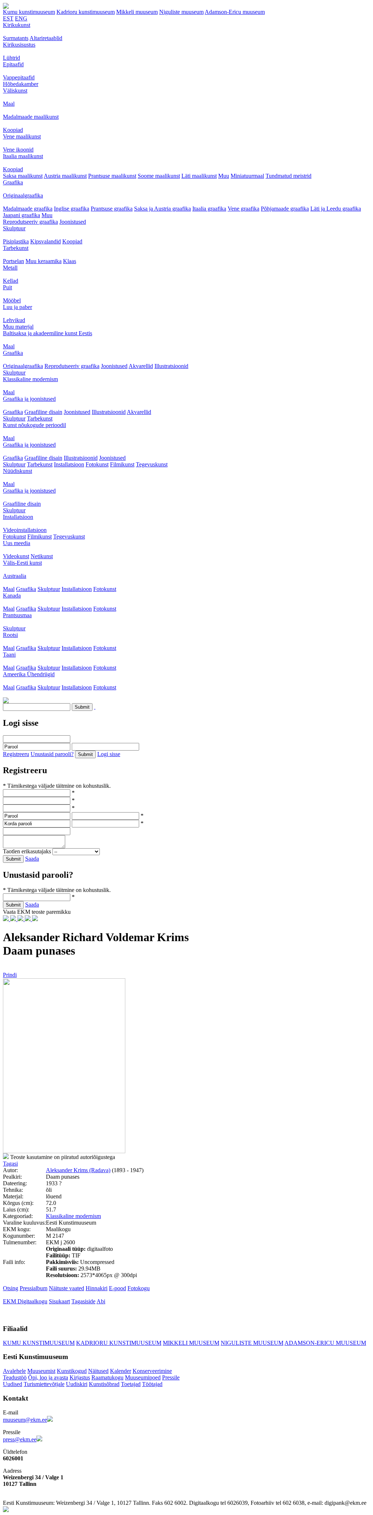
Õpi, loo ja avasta (48, 1377)
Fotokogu (138, 1288)
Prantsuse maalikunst (112, 176)
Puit (7, 287)
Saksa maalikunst (23, 176)
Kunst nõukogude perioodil (34, 425)
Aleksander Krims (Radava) (78, 1170)
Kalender (120, 1371)
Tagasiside (83, 1301)
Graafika (13, 182)
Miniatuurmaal (247, 176)
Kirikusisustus (19, 45)
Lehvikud (14, 320)
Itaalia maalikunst (23, 156)
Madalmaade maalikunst (31, 117)
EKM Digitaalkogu (25, 1301)
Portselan (13, 261)
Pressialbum (33, 1288)
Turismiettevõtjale (44, 1384)
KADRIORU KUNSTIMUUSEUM (118, 1343)
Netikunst (42, 556)
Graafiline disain (43, 412)
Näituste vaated (66, 1288)
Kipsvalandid (45, 241)
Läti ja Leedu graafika (335, 208)
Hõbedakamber (20, 84)
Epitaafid (13, 64)
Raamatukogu (107, 1377)
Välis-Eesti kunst (22, 563)
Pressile (171, 1377)
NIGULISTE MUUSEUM (252, 1343)
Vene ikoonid (18, 149)
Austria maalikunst (65, 176)
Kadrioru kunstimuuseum (85, 12)
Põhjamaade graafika (285, 208)
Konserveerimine (152, 1371)
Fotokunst (97, 464)
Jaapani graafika (21, 215)
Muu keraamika (43, 261)
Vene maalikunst (22, 136)
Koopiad (13, 130)
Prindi (10, 975)
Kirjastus (80, 1377)
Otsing (10, 1288)
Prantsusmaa (17, 615)
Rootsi (10, 635)
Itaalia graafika (209, 208)
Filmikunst (122, 464)
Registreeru (16, 754)
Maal (9, 104)
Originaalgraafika (23, 195)
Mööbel (12, 300)
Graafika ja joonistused (29, 399)
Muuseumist (41, 1371)
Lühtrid (11, 58)
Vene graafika (243, 208)
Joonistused (72, 222)
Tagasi (10, 1163)
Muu (223, 176)
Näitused (98, 1371)
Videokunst (16, 556)
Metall (10, 268)
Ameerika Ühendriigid (29, 674)
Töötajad (152, 1384)
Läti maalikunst (199, 176)
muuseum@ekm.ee (25, 1420)
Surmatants (15, 38)
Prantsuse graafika (112, 208)
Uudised (12, 1384)
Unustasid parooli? (52, 754)
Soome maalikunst (159, 176)
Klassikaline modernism (30, 379)
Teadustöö (15, 1377)
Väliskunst (15, 90)
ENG (21, 18)
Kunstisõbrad (104, 1384)
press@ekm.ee (19, 1439)
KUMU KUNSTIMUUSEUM (39, 1343)
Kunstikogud (72, 1371)
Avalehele (14, 1371)
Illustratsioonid (171, 366)
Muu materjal (18, 327)
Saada (32, 859)
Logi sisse (108, 754)
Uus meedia (16, 543)
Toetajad (131, 1384)
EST (8, 18)
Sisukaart (59, 1301)
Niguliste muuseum (181, 12)
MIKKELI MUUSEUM (191, 1343)
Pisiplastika (16, 241)
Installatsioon (69, 464)
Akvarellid (141, 366)
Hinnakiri (96, 1288)
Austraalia (14, 576)
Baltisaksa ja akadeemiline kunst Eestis (47, 333)
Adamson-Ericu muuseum (235, 12)
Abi (101, 1301)
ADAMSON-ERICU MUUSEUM (325, 1343)
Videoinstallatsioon (25, 530)
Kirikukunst (16, 25)
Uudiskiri (76, 1384)
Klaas (69, 261)
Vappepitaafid (19, 77)
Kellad (10, 281)
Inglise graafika (71, 208)
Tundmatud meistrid (288, 176)
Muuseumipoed (143, 1377)
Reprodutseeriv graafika (30, 222)
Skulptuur (14, 228)
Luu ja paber (17, 307)
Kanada (12, 595)
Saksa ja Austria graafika (162, 208)
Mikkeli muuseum (137, 12)
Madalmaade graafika (27, 208)
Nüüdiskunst (17, 471)
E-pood (117, 1288)
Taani (9, 654)
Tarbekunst (15, 248)
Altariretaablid (46, 38)
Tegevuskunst (152, 464)
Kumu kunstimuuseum (29, 12)
